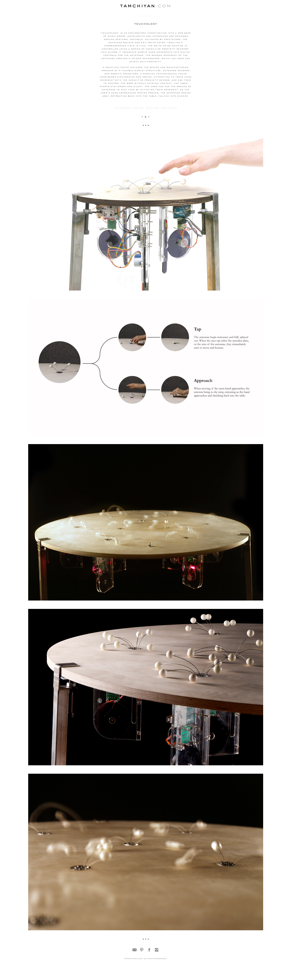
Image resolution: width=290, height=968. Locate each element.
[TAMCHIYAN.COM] (146, 6)
